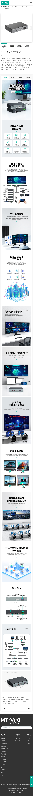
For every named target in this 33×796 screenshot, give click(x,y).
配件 (2, 772)
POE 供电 (15, 701)
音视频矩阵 (3, 740)
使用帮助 (17, 738)
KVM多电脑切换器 (5, 748)
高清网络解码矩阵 (5, 743)
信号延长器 (3, 751)
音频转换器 (3, 754)
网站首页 (10, 7)
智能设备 (3, 738)
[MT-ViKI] (10, 721)
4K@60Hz (23, 698)
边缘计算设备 (4, 762)
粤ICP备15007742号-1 (16, 792)
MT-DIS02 (17, 698)
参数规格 (28, 77)
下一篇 (28, 708)
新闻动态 (28, 740)
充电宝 (2, 775)
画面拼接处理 (4, 746)
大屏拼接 (5, 701)
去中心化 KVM (6, 699)
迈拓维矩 (24, 701)
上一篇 (4, 708)
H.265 (19, 701)
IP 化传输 (13, 699)
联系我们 (28, 743)
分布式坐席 (24, 7)
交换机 (2, 767)
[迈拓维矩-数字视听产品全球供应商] (5, 3)
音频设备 (3, 764)
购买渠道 (17, 740)
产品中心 (17, 7)
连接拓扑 (20, 77)
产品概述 (5, 77)
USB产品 (3, 770)
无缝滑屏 (5, 703)
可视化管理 (11, 703)
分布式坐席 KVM (10, 698)
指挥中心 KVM (19, 699)
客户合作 (28, 738)
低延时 (10, 701)
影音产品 (3, 756)
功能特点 (13, 77)
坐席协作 (26, 699)
